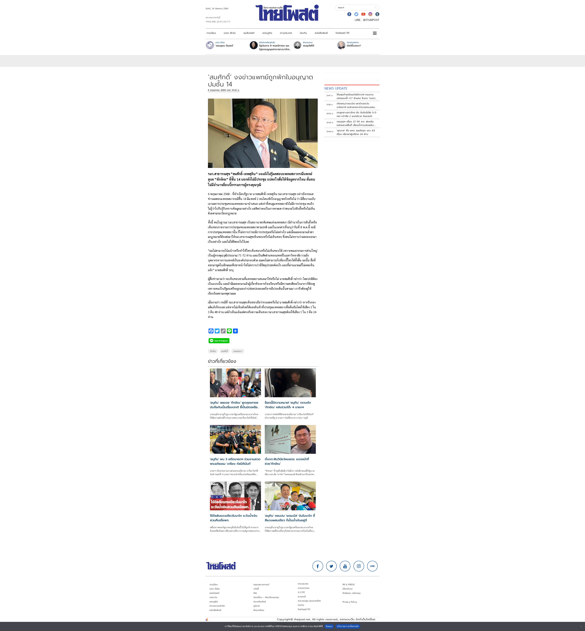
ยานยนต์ (302, 596)
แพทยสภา (237, 351)
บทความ (213, 597)
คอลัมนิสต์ (248, 33)
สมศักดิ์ (224, 351)
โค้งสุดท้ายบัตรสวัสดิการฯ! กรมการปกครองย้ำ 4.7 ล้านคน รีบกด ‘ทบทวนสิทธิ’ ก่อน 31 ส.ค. (357, 96)
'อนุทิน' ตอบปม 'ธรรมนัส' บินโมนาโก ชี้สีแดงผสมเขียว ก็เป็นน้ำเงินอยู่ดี (290, 518)
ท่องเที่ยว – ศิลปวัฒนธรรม (266, 597)
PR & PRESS (348, 584)
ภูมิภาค (256, 606)
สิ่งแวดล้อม (258, 610)
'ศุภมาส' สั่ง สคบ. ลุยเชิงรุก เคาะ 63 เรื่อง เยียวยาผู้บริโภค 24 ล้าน (356, 132)
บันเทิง (303, 33)
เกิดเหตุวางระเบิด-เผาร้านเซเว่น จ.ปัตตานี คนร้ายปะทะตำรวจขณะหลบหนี (356, 105)
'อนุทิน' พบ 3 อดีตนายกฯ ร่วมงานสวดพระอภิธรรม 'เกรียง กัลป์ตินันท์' (235, 461)
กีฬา (255, 593)
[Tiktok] (377, 14)
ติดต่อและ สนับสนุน (351, 593)
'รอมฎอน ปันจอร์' (224, 46)
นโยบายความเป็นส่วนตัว (348, 626)
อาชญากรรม (304, 588)
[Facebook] (349, 14)
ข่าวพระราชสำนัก (217, 606)
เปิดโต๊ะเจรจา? (354, 46)
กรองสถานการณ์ (261, 584)
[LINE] (372, 566)
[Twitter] (356, 14)
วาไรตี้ (256, 588)
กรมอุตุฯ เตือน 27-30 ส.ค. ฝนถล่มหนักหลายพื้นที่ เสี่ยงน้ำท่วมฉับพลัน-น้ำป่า (356, 123)
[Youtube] (363, 14)
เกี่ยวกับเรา (347, 588)
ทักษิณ (213, 351)
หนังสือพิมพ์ (321, 33)
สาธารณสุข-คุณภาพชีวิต (309, 601)
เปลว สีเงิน (230, 33)
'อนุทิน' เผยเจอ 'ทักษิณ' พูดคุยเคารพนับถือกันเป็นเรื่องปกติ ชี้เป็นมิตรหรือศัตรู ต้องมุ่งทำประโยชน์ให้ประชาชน (234, 407)
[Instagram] (370, 14)
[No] (581, 626)
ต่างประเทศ (286, 33)
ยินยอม (329, 626)
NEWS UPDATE (335, 88)
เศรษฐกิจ (267, 33)
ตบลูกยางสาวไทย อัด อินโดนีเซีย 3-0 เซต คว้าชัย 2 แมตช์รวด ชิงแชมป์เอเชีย (356, 114)
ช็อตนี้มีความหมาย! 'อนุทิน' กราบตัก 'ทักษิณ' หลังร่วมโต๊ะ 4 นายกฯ (288, 404)
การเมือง (211, 33)
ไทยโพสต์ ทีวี (342, 33)
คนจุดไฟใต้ (308, 46)
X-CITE (301, 592)
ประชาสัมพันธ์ (259, 601)
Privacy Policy (349, 602)
